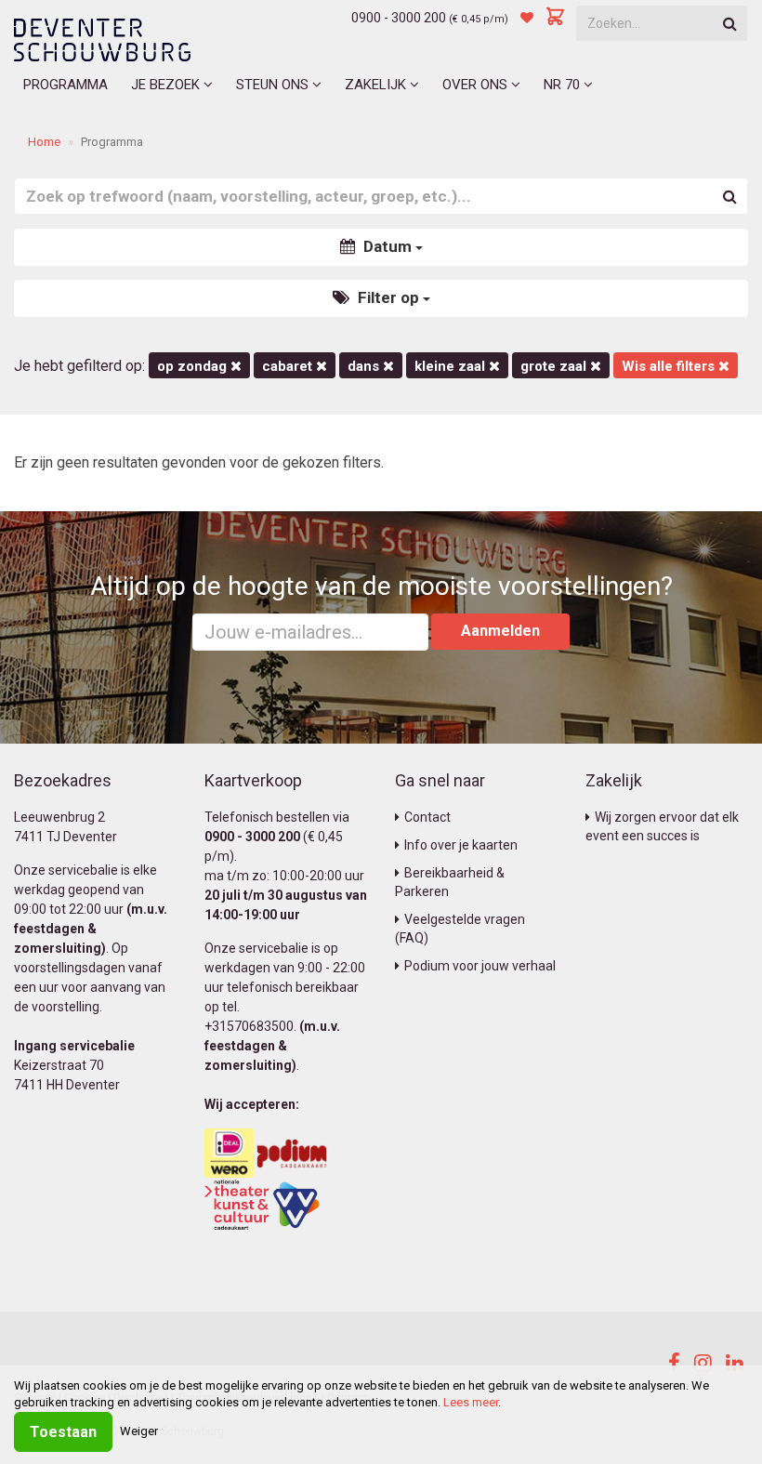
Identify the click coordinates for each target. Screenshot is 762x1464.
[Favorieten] (526, 17)
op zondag (193, 366)
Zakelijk (377, 84)
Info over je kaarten (461, 845)
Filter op (388, 297)
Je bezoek (167, 84)
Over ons (476, 84)
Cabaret (289, 366)
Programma (65, 84)
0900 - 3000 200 (398, 17)
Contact (427, 817)
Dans (365, 366)
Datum (387, 246)
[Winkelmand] (555, 17)
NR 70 (564, 84)
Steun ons (274, 84)
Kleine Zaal (451, 366)
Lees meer (470, 1402)
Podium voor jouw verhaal (480, 965)
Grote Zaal (555, 366)
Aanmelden (500, 631)
